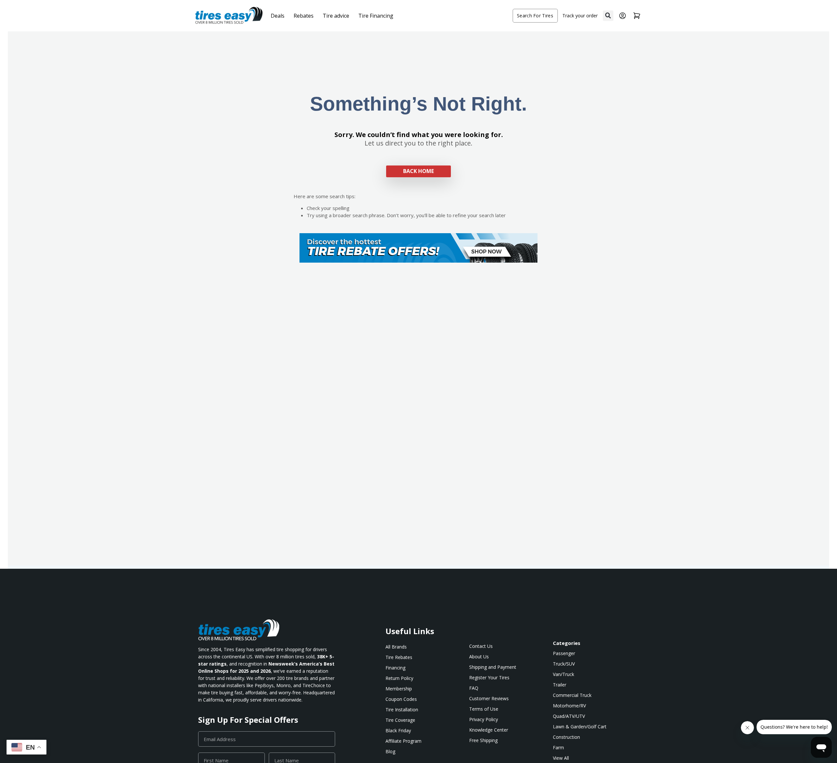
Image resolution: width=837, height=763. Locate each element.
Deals (277, 15)
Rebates (304, 15)
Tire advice (336, 15)
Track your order (580, 15)
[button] (608, 15)
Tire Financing (375, 15)
